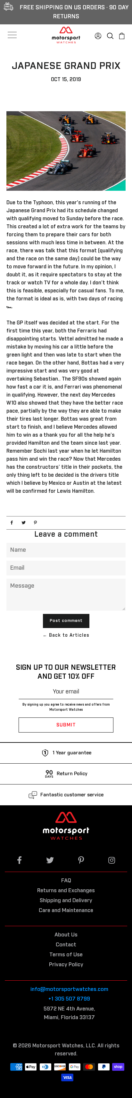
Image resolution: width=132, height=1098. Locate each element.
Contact (66, 945)
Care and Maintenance (66, 910)
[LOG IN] (98, 34)
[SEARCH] (110, 34)
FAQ (66, 881)
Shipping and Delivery (66, 900)
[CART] (121, 34)
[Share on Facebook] (11, 523)
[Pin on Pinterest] (35, 523)
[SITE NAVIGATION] (12, 35)
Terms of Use (66, 955)
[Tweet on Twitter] (23, 523)
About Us (66, 935)
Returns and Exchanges (66, 890)
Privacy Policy (66, 965)
